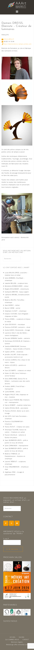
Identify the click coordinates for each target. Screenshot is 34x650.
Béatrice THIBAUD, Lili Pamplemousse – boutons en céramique (15, 456)
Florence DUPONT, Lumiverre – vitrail (17, 327)
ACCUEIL (12, 637)
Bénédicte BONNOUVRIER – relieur (17, 286)
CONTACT (25, 639)
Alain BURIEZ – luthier (12, 305)
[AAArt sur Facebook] (5, 523)
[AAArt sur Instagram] (11, 523)
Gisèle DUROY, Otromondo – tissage (17, 330)
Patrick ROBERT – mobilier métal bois (18, 405)
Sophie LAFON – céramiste (14, 352)
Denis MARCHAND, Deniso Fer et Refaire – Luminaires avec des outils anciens (17, 381)
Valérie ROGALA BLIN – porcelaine (16, 408)
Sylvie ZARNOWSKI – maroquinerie (16, 445)
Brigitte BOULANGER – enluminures (17, 289)
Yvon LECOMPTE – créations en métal (18, 370)
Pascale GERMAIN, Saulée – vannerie (17, 338)
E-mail (6, 538)
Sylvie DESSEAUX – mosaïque (15, 324)
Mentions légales (17, 642)
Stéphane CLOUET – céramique (15, 311)
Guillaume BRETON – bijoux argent (17, 292)
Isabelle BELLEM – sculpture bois (16, 283)
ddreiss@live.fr (9, 39)
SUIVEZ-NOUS (10, 621)
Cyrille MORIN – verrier (12, 392)
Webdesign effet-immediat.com (17, 644)
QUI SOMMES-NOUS (12, 639)
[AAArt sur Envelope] (17, 523)
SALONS (21, 637)
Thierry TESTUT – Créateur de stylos (17, 427)
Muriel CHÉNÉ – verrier (12, 308)
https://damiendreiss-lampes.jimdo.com (17, 44)
